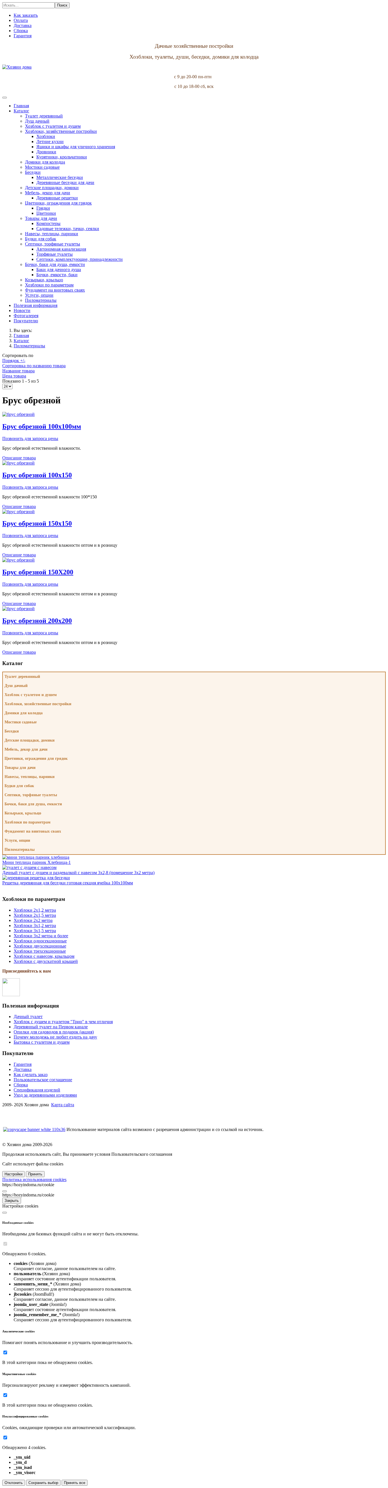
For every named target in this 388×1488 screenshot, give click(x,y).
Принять (35, 1174)
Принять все (74, 1483)
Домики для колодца (24, 713)
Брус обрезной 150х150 (37, 523)
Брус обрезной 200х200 (37, 620)
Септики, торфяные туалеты (31, 795)
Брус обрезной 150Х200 (37, 572)
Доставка (23, 1069)
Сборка (21, 1084)
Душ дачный (16, 686)
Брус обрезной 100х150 (37, 475)
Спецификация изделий (37, 1089)
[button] (21, 110)
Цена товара (14, 375)
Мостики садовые (21, 722)
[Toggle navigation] (4, 97)
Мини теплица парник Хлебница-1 (36, 862)
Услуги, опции (17, 840)
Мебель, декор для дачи (26, 749)
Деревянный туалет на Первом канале (51, 1026)
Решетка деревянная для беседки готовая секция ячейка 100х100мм (67, 882)
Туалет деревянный (22, 676)
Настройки (13, 1174)
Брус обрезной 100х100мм (41, 426)
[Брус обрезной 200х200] (18, 608)
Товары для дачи (20, 767)
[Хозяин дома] (17, 67)
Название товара (18, 370)
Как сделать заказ (30, 1074)
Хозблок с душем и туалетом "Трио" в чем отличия (63, 1021)
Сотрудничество (18, 1114)
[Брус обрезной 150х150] (18, 511)
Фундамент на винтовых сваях (33, 831)
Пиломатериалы (20, 849)
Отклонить (14, 1483)
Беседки (12, 731)
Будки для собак (19, 786)
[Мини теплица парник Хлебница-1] (35, 857)
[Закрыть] (4, 1191)
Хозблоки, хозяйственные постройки (38, 704)
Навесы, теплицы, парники (30, 777)
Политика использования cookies (34, 1179)
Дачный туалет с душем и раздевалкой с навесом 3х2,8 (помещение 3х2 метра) (78, 872)
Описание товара (19, 457)
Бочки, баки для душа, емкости (33, 804)
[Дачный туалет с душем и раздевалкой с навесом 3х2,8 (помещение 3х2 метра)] (29, 867)
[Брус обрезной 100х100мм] (18, 414)
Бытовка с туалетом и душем (42, 1042)
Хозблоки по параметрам (28, 822)
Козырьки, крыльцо (23, 813)
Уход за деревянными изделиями (45, 1095)
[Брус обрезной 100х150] (18, 463)
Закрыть (12, 1200)
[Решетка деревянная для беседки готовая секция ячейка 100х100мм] (36, 877)
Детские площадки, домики (30, 740)
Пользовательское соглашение (43, 1079)
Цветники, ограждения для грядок (36, 758)
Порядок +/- (13, 360)
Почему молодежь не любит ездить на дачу (55, 1037)
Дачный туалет (28, 1016)
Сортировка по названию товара (34, 365)
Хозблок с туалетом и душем (31, 695)
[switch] (5, 1244)
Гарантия (23, 1064)
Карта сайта (62, 1104)
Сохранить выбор (43, 1483)
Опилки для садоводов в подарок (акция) (54, 1031)
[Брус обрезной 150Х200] (18, 560)
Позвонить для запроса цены (30, 438)
